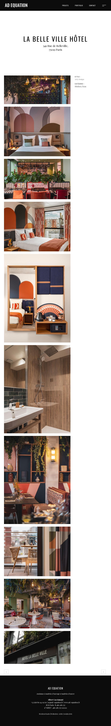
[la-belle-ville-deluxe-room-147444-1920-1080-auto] (37, 577)
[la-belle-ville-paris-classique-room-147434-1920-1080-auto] (37, 252)
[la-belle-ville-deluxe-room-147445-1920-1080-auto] (37, 434)
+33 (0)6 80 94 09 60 (39, 702)
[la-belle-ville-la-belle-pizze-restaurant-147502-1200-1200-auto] (37, 525)
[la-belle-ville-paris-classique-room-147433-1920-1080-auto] (37, 343)
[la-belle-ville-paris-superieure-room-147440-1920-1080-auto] (37, 157)
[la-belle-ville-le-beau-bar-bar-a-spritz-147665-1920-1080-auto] (37, 200)
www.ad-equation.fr (72, 702)
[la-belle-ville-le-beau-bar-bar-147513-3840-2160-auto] (37, 629)
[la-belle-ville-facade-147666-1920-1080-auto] (37, 665)
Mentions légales (44, 714)
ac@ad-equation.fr (55, 702)
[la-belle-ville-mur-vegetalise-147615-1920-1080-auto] (37, 105)
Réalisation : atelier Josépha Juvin (61, 714)
